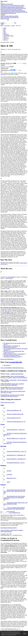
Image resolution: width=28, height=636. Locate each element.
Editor (6, 16)
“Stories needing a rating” (8, 312)
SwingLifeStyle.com (10, 17)
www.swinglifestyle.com (14, 512)
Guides (9, 10)
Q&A (12, 12)
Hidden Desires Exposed (9, 347)
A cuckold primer (13, 380)
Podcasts (3, 484)
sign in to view (9, 278)
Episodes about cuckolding (18, 383)
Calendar (17, 5)
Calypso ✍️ (6, 38)
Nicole (3, 65)
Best (4, 30)
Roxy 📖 (5, 39)
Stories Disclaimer (8, 531)
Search (5, 33)
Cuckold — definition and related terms (14, 373)
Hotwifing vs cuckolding (6, 377)
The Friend (5, 365)
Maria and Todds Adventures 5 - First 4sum (13, 354)
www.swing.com (11, 511)
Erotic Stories (10, 8)
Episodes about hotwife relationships (9, 385)
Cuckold (12, 25)
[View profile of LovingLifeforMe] (3, 274)
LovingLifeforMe (11, 277)
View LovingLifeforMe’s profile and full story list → (12, 367)
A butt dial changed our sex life (10, 355)
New (4, 29)
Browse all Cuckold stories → (7, 359)
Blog (10, 527)
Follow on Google (5, 18)
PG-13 (11, 66)
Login (7, 4)
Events (8, 5)
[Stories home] (1, 63)
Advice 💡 (5, 37)
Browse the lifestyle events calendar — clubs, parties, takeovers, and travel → (12, 388)
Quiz (12, 13)
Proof (8, 66)
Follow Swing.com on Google (7, 402)
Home (2, 25)
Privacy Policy (10, 530)
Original (3, 66)
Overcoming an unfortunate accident (11, 356)
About (12, 527)
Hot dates (3, 446)
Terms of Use (4, 530)
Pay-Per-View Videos (8, 35)
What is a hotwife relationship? (18, 376)
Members (3, 465)
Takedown (6, 527)
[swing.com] (8, 22)
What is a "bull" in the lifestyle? (20, 377)
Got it (25, 633)
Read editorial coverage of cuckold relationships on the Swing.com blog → (12, 395)
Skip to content (4, 1)
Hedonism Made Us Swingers (10, 346)
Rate (4, 31)
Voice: (13, 64)
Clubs (2, 405)
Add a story (7, 311)
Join (15, 22)
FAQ (15, 527)
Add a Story (6, 34)
